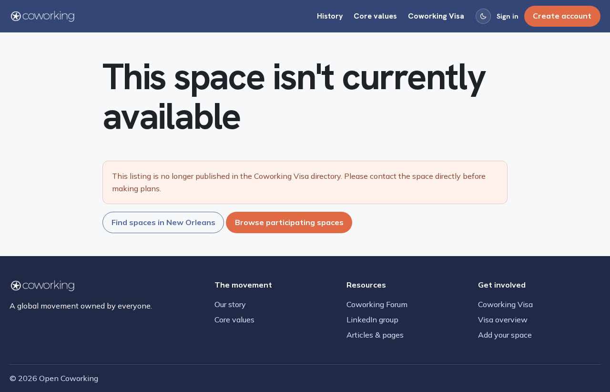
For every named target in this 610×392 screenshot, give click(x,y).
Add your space (505, 335)
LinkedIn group (372, 319)
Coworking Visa (436, 16)
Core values (375, 16)
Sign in (507, 16)
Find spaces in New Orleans (163, 222)
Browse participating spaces (289, 222)
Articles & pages (375, 335)
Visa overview (503, 319)
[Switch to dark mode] (483, 16)
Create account (562, 16)
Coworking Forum (376, 304)
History (330, 16)
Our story (230, 304)
